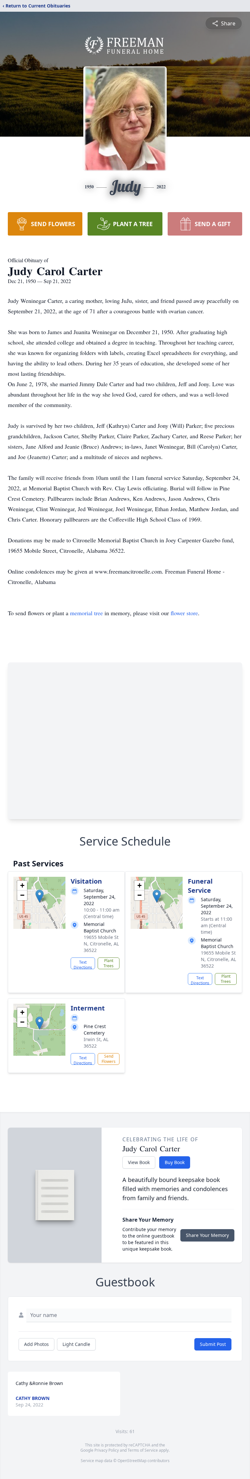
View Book (139, 1162)
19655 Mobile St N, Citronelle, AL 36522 (101, 943)
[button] (39, 896)
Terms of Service (143, 1450)
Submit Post (213, 1344)
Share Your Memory (207, 1235)
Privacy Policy (106, 1450)
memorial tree (86, 613)
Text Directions (83, 964)
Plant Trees (109, 963)
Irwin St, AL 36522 (96, 1042)
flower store (184, 613)
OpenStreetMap (132, 1460)
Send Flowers (109, 1058)
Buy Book (175, 1162)
